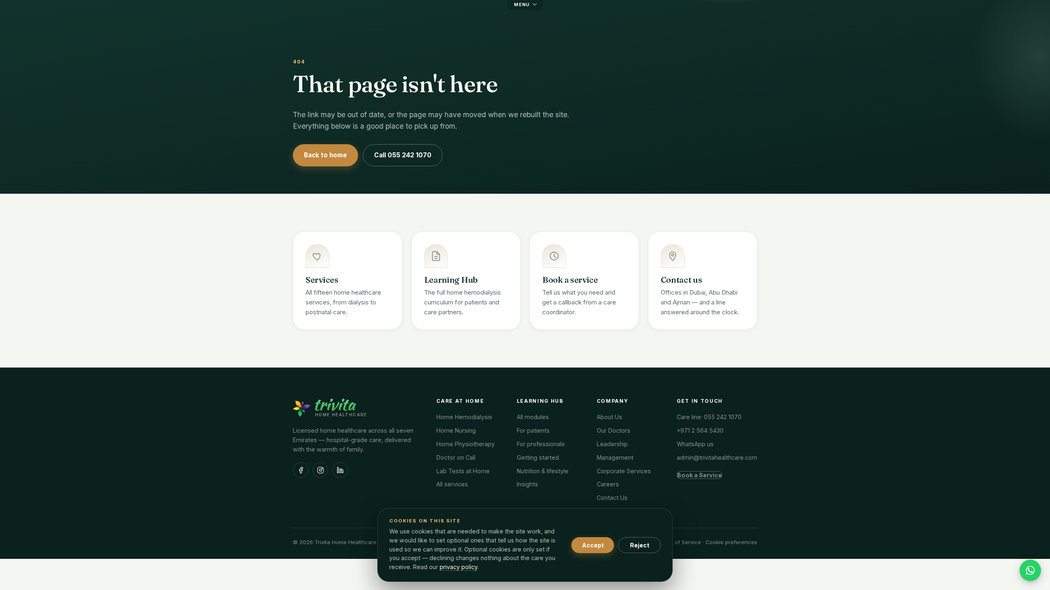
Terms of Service (679, 542)
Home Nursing (456, 430)
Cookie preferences (731, 542)
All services (452, 484)
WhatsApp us (695, 443)
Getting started (538, 457)
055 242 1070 (723, 416)
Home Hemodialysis (464, 416)
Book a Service (699, 475)
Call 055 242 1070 (402, 155)
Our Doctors (613, 430)
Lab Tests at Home (463, 470)
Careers (608, 484)
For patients (533, 430)
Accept (593, 545)
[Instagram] (320, 470)
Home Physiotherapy (465, 443)
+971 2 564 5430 (700, 430)
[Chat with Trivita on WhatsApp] (1030, 570)
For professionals (541, 443)
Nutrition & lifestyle (542, 470)
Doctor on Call (455, 457)
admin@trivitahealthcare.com (717, 457)
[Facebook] (300, 470)
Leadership (612, 443)
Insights (527, 484)
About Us (609, 416)
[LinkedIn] (340, 470)
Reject (639, 545)
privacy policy (458, 566)
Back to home (325, 155)
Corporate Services (624, 470)
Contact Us (612, 497)
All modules (533, 416)
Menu (522, 4)
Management (615, 457)
